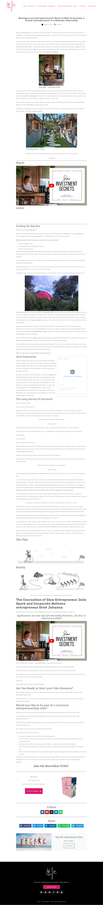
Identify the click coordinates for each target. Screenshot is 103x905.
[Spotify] (61, 812)
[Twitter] (45, 892)
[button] (25, 826)
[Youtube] (47, 812)
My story (31, 6)
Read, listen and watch (65, 6)
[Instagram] (51, 812)
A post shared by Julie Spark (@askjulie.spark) (73, 393)
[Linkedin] (56, 812)
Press (75, 6)
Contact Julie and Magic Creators (58, 901)
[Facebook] (42, 812)
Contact (82, 6)
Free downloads (42, 6)
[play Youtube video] (51, 185)
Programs (51, 6)
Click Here (69, 845)
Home (25, 6)
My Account (92, 6)
